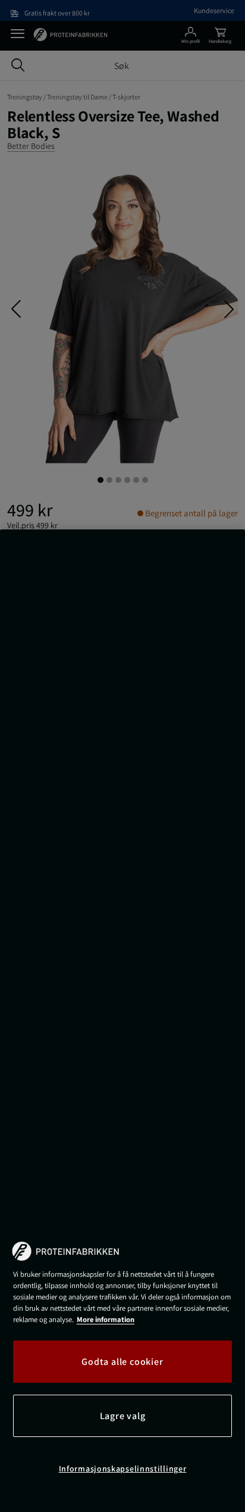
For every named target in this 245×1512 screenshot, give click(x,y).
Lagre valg (123, 1416)
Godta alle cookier (122, 1361)
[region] (122, 1020)
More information (105, 1319)
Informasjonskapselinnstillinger (123, 1468)
